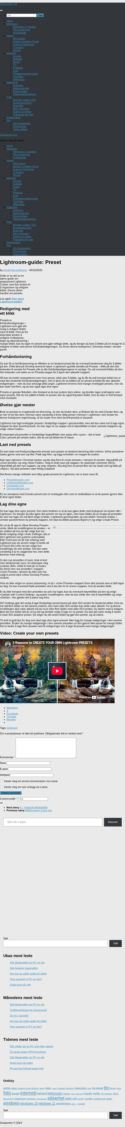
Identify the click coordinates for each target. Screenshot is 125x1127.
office (115, 1094)
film (107, 1088)
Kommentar (7, 757)
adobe (7, 1088)
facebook (97, 1088)
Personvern (19, 126)
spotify (81, 1099)
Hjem (10, 21)
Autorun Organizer (23, 44)
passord (7, 1099)
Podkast (17, 68)
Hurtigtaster (19, 32)
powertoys (31, 1099)
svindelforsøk (99, 1099)
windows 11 (47, 1103)
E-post (3, 769)
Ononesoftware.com (18, 488)
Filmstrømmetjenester (25, 73)
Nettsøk (17, 59)
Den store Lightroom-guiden (12, 300)
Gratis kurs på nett (20, 984)
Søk (5, 938)
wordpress (63, 1103)
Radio (16, 62)
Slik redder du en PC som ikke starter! (31, 1046)
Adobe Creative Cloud (26, 41)
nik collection (106, 1094)
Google (17, 56)
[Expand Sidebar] (1, 802)
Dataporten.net (8, 4)
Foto (9, 97)
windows (11, 1103)
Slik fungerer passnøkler (24, 968)
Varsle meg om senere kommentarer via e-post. (31, 781)
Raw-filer (18, 106)
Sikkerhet (12, 82)
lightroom (12, 728)
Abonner (113, 822)
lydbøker (66, 1094)
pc (12, 1098)
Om (9, 120)
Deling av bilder (22, 111)
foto (7, 1092)
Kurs (15, 70)
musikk (87, 1093)
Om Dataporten (22, 123)
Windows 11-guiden (24, 27)
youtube (81, 1104)
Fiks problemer (21, 29)
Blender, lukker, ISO (24, 100)
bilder (48, 1088)
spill (74, 1098)
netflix (96, 1093)
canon (54, 1088)
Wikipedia (19, 79)
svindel (88, 1098)
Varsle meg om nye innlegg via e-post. (26, 787)
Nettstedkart (13, 117)
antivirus (35, 1088)
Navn (3, 763)
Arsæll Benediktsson (15, 270)
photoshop (20, 1098)
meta (73, 1094)
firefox (119, 1088)
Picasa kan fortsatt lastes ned (26, 1068)
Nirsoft (17, 50)
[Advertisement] (78, 306)
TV (14, 65)
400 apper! (19, 38)
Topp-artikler (20, 129)
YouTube (18, 76)
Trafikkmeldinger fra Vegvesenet (28, 1010)
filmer (113, 1088)
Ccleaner (18, 47)
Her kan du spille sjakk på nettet (28, 973)
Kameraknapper (22, 103)
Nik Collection (21, 108)
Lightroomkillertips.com (20, 482)
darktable (70, 1088)
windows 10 (29, 1103)
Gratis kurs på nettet (21, 1063)
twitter (109, 1098)
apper (42, 1088)
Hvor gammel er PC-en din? (26, 979)
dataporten (81, 1088)
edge (89, 1088)
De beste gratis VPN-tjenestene (28, 1052)
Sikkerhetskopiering (24, 94)
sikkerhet (56, 1098)
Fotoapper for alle (23, 114)
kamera (42, 1093)
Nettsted (5, 775)
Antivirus (18, 85)
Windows (12, 24)
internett (28, 1093)
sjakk (68, 1098)
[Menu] (1, 10)
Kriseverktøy (20, 91)
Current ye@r (8, 798)
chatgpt (61, 1088)
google (16, 1093)
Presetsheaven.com (18, 479)
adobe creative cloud (21, 1088)
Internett (11, 53)
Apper (10, 35)
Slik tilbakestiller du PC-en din (27, 962)
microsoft (79, 1094)
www (73, 1104)
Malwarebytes (21, 88)
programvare (42, 1099)
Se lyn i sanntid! (19, 1015)
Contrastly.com (15, 485)
